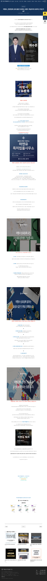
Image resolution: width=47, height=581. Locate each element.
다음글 (40, 526)
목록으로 (23, 526)
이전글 (6, 526)
